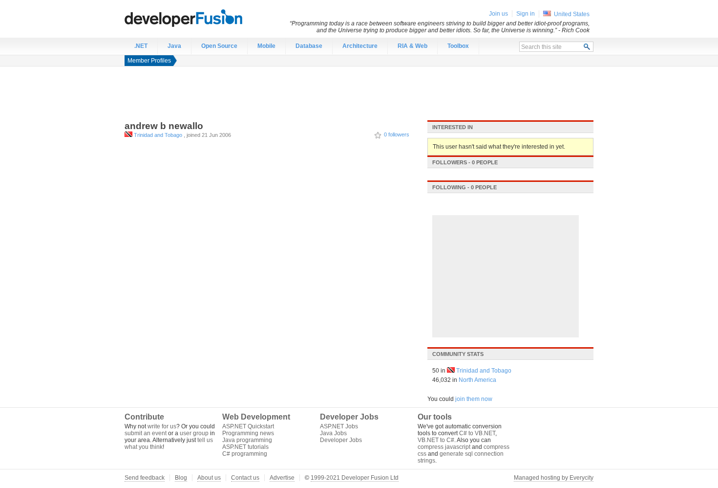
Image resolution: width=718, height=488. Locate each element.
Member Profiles (149, 60)
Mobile (266, 46)
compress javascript (444, 447)
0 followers (396, 134)
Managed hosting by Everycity (553, 477)
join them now (473, 399)
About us (209, 477)
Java (174, 46)
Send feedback (145, 477)
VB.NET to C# (436, 440)
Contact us (245, 477)
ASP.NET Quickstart (248, 426)
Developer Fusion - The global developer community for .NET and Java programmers (208, 17)
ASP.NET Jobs (339, 426)
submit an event (146, 433)
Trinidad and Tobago (158, 135)
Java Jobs (333, 433)
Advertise (282, 477)
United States (572, 14)
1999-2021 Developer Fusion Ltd (355, 477)
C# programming (244, 453)
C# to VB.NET (477, 433)
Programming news (248, 433)
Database (309, 46)
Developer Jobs (341, 440)
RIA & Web (412, 46)
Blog (181, 477)
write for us (162, 426)
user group (194, 433)
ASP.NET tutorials (245, 447)
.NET (141, 46)
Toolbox (458, 46)
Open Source (219, 46)
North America (477, 380)
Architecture (360, 46)
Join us (498, 13)
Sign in (525, 13)
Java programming (247, 440)
